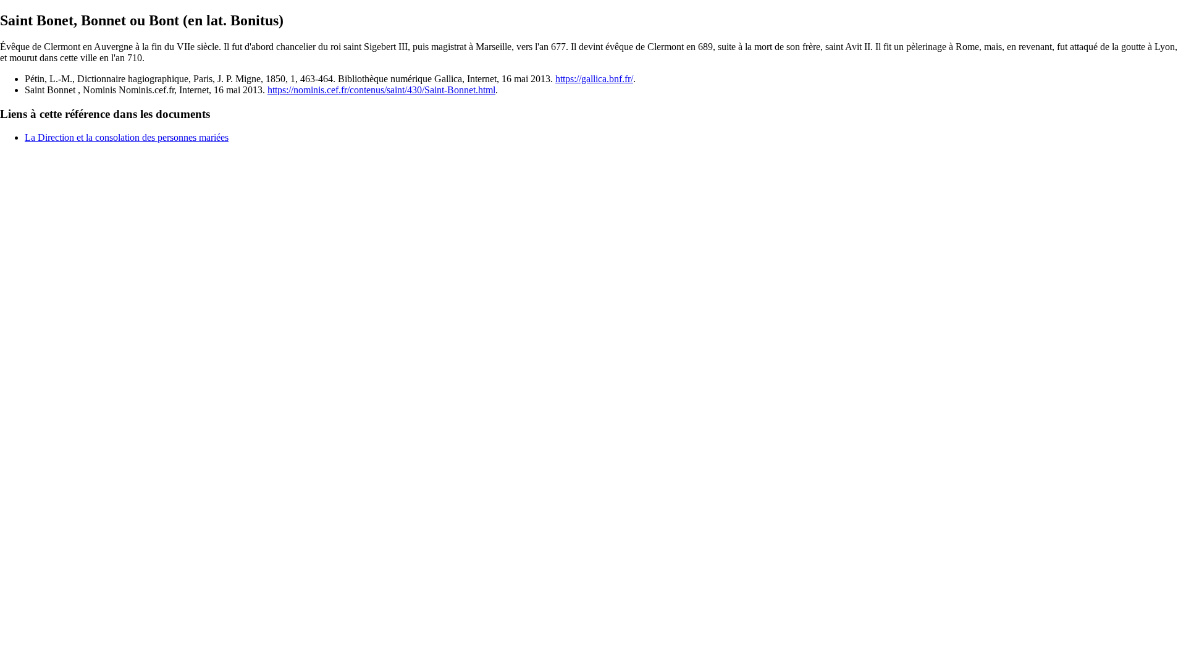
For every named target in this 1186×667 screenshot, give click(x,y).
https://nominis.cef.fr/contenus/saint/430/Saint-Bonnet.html (381, 90)
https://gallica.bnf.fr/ (594, 78)
